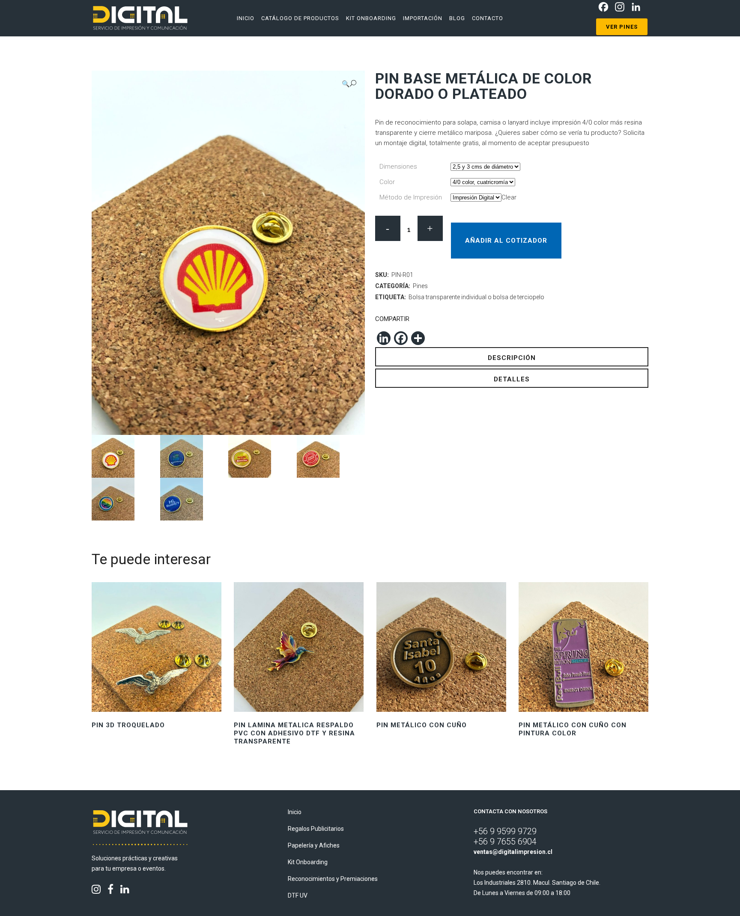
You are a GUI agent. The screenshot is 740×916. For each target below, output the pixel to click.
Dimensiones (398, 166)
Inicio (294, 812)
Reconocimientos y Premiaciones (333, 878)
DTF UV (297, 895)
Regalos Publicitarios (316, 828)
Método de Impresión (410, 197)
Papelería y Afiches (314, 845)
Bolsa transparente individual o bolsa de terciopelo (476, 297)
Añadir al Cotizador (506, 240)
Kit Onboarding (308, 862)
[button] (349, 83)
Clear (508, 197)
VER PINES (622, 27)
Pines (420, 286)
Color (387, 182)
